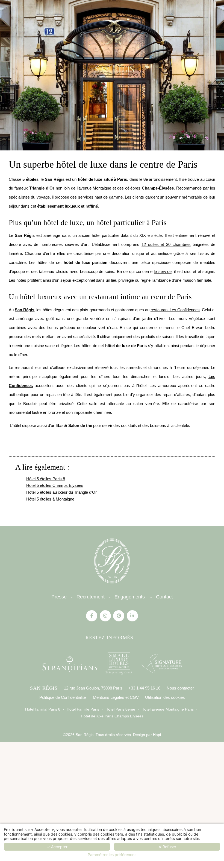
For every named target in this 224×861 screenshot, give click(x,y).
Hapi (156, 735)
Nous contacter (180, 688)
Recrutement (90, 597)
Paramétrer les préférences (112, 855)
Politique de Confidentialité (62, 697)
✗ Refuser (167, 846)
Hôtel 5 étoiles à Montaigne (50, 499)
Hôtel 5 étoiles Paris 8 (45, 478)
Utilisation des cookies (165, 697)
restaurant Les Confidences (175, 309)
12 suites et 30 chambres (166, 244)
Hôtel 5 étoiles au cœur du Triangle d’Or (61, 492)
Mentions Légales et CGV (116, 697)
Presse (59, 597)
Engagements (129, 597)
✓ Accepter (57, 846)
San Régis (54, 179)
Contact (164, 597)
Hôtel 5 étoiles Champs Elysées (54, 485)
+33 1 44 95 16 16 (144, 688)
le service (162, 271)
